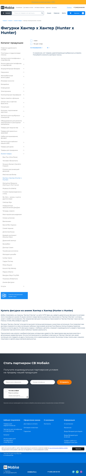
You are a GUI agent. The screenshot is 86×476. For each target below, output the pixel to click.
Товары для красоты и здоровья (9, 132)
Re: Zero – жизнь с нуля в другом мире (12, 198)
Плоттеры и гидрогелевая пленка (10, 54)
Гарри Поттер (8, 261)
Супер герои (7, 258)
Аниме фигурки (8, 282)
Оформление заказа (32, 420)
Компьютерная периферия (11, 95)
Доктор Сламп (8, 247)
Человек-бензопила (10, 161)
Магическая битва (9, 174)
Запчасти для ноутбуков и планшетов (10, 116)
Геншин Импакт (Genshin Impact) (12, 165)
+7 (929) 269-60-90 (53, 472)
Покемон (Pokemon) (10, 279)
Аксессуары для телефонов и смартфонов (11, 64)
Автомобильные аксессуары (7, 76)
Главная (5, 20)
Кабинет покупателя (12, 420)
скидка (35, 40)
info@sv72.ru (31, 472)
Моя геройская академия (12, 214)
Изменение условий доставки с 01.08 (43, 2)
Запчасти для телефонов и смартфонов (11, 59)
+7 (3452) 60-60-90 (79, 7)
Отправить (64, 382)
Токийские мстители (10, 251)
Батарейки (5, 84)
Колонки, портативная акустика (9, 111)
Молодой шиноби (9, 254)
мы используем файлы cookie (58, 448)
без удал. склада (38, 43)
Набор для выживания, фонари (9, 137)
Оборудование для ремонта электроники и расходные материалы (11, 122)
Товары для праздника (9, 150)
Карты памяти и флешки (10, 98)
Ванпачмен (7, 221)
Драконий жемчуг (9, 240)
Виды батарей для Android (71, 436)
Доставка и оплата (28, 7)
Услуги (3, 286)
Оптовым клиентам (39, 7)
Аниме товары (18, 20)
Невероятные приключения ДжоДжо (11, 206)
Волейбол (6, 244)
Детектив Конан (9, 232)
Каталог (10, 20)
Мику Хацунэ (7, 265)
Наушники (5, 72)
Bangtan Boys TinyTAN (11, 275)
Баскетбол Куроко (9, 225)
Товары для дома (7, 147)
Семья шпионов (8, 218)
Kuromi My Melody (9, 268)
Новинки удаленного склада (9, 48)
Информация (69, 420)
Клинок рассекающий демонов (11, 170)
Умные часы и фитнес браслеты (9, 102)
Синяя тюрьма (8, 228)
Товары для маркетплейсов (9, 424)
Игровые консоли (7, 81)
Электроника (6, 91)
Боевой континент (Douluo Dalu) (9, 236)
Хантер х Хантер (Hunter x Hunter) (12, 179)
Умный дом (5, 107)
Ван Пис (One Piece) (10, 157)
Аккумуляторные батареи (10, 69)
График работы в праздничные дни (70, 441)
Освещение (5, 88)
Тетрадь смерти (8, 211)
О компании (19, 7)
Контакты (54, 7)
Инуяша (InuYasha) (9, 188)
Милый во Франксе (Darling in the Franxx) (11, 184)
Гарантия (48, 7)
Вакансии (67, 427)
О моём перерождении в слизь (12, 192)
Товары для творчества (9, 127)
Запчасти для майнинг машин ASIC (9, 142)
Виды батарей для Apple (73, 431)
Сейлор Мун (7, 202)
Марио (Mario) (8, 272)
